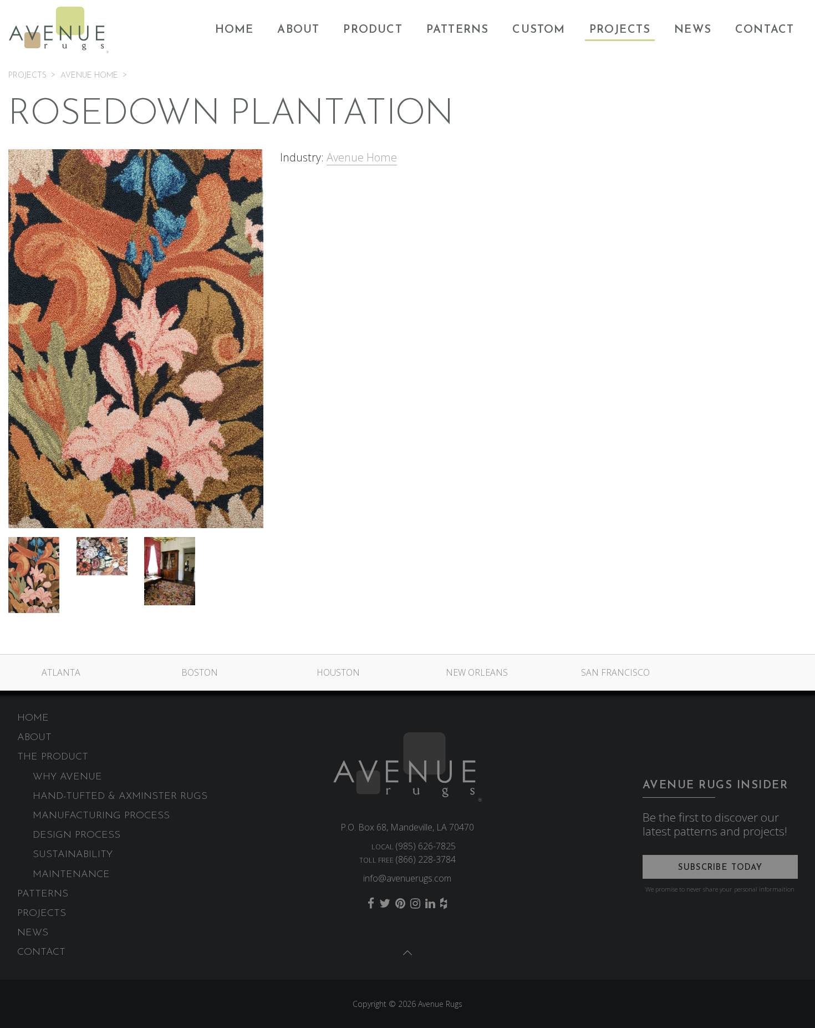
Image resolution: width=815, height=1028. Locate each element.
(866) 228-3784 (425, 859)
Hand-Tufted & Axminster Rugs (120, 797)
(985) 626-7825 (425, 846)
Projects (620, 30)
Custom (538, 30)
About (298, 30)
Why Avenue (67, 777)
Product (372, 30)
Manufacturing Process (101, 816)
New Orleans (477, 672)
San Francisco (615, 672)
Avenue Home (362, 157)
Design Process (76, 835)
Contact (764, 30)
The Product (52, 757)
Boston (199, 672)
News (692, 30)
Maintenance (71, 875)
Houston (338, 672)
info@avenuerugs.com (407, 878)
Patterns (457, 30)
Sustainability (73, 855)
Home (234, 30)
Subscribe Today (720, 868)
